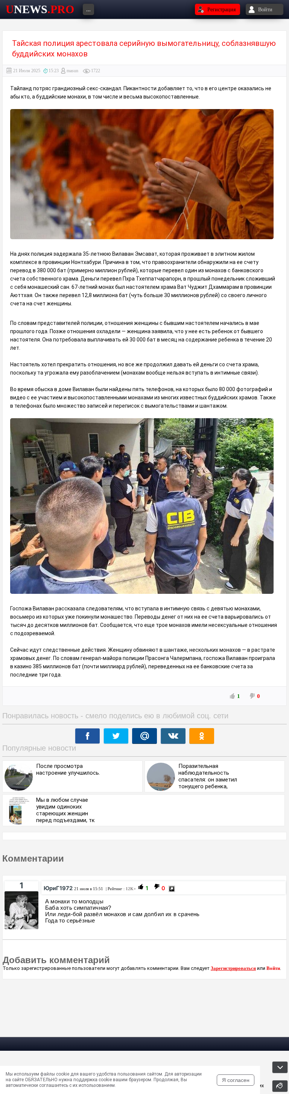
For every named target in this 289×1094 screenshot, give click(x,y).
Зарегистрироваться (233, 968)
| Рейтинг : (120, 889)
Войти (273, 968)
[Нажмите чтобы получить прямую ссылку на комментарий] (172, 889)
